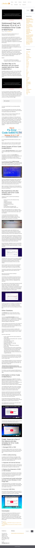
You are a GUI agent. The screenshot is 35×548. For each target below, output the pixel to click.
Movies (12, 2)
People (27, 79)
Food (12, 4)
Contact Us (24, 4)
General (27, 64)
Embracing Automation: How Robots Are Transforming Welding (29, 31)
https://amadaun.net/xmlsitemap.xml (17, 533)
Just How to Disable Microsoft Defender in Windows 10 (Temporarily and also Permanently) (29, 37)
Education (24, 2)
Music (27, 73)
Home (27, 67)
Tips (20, 4)
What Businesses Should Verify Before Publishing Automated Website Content (29, 20)
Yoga (27, 93)
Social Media (28, 83)
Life (26, 70)
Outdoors (27, 77)
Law (27, 69)
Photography (28, 82)
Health (27, 66)
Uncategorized (28, 89)
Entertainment (28, 57)
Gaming (27, 63)
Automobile (16, 4)
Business (20, 2)
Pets (27, 80)
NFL (27, 76)
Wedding (27, 90)
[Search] (32, 10)
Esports (27, 59)
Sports (16, 2)
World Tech (29, 2)
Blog (27, 53)
